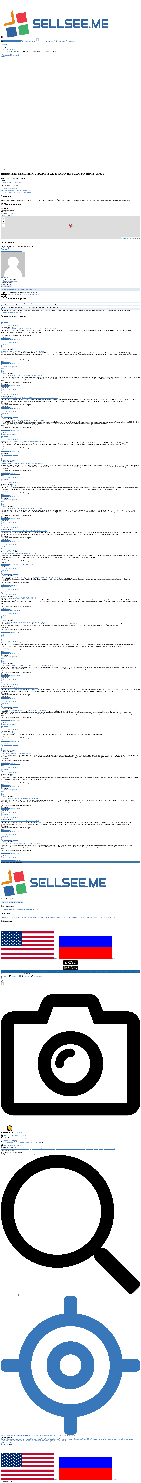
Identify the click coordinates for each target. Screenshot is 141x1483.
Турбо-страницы (97, 917)
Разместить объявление (11, 41)
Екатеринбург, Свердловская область (115, 1439)
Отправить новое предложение (21, 192)
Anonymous (4, 277)
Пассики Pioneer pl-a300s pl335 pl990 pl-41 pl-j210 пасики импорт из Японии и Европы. (29, 398)
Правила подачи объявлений (10, 917)
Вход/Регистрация (29, 41)
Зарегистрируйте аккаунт (18, 1138)
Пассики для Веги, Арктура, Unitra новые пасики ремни (19, 798)
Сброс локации (6, 1442)
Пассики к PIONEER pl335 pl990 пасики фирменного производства (23, 441)
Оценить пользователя (22, 190)
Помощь (38, 1142)
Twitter (27, 910)
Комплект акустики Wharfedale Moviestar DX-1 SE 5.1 (18, 554)
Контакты (89, 917)
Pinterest (20, 910)
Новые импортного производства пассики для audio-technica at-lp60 (23, 622)
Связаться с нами (6, 974)
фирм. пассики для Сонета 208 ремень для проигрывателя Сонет (22, 753)
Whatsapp (5, 910)
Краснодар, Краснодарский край (17, 1441)
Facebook (13, 910)
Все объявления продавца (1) (30, 294)
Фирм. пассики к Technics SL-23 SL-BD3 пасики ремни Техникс (22, 463)
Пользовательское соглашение (75, 917)
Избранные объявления (10, 1140)
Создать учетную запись (32, 862)
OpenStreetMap (130, 238)
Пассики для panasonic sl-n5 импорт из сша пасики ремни (19, 688)
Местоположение (47, 41)
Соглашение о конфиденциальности (53, 917)
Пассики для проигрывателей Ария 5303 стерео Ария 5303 (20, 821)
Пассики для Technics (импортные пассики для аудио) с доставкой (22, 420)
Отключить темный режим (12, 1145)
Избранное (71, 41)
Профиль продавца (14, 294)
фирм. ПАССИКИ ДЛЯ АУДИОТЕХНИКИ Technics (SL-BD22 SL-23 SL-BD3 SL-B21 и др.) (31, 329)
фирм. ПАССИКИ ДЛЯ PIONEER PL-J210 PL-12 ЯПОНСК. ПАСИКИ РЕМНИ (27, 665)
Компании (4, 44)
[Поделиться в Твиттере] (5, 249)
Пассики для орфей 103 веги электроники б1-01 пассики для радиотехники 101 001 (28, 486)
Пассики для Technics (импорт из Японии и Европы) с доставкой (22, 508)
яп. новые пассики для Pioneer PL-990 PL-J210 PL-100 (18, 598)
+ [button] (3, 218)
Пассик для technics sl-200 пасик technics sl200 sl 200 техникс (20, 843)
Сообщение (61, 41)
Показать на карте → (7, 215)
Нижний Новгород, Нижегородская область (21, 1439)
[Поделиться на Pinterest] (7, 249)
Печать (4, 248)
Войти (5, 1138)
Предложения (6, 192)
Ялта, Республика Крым (54, 1439)
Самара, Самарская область (82, 1439)
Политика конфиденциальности (30, 917)
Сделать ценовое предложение (11, 182)
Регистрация (19, 1132)
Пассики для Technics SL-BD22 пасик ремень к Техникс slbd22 (21, 375)
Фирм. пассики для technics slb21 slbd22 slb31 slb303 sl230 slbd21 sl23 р (24, 531)
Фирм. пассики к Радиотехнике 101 (12, 733)
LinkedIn (35, 910)
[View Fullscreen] (3, 225)
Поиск (23, 1135)
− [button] (3, 221)
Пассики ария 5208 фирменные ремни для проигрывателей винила (23, 776)
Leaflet (123, 238)
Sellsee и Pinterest (109, 917)
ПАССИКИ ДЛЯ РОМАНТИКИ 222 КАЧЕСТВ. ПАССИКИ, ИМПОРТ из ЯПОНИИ (29, 710)
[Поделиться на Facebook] (3, 249)
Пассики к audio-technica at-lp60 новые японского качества (20, 643)
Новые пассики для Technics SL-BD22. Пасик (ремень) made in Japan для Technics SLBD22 (30, 577)
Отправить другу (15, 248)
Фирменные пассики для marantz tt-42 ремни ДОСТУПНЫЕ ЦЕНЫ (23, 351)
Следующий (15, 55)
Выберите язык (8, 1142)
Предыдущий (6, 55)
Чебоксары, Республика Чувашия (50, 1441)
